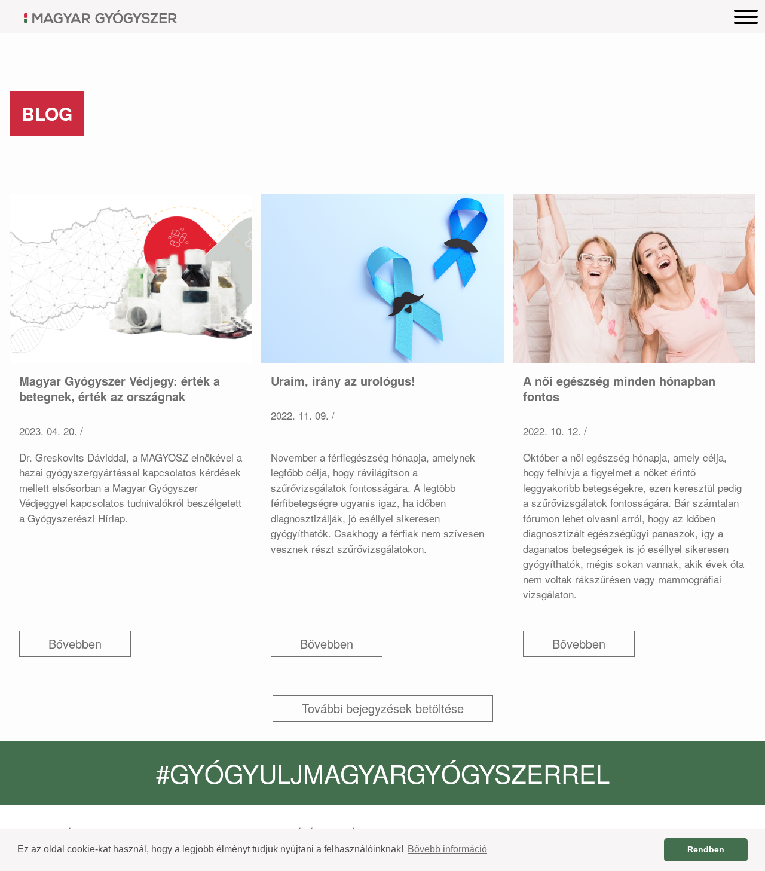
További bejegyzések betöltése (383, 708)
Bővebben (75, 643)
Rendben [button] (705, 849)
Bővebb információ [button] (447, 849)
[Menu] (746, 16)
